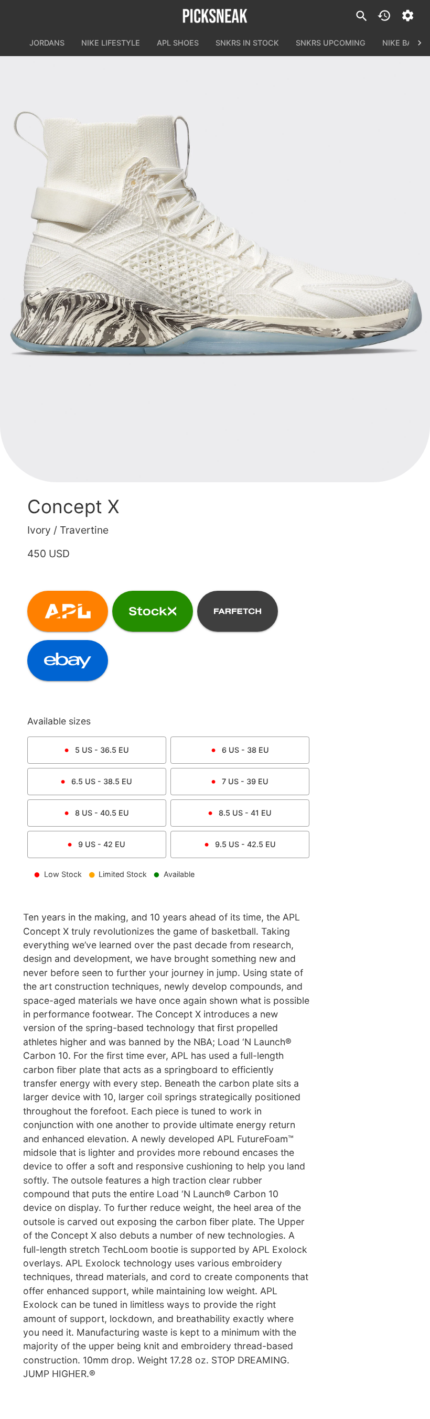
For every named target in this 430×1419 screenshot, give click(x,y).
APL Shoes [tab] (178, 42)
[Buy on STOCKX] (152, 611)
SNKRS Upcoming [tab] (331, 42)
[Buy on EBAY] (67, 660)
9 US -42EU (101, 844)
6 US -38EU (245, 749)
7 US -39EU (245, 781)
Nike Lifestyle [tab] (110, 42)
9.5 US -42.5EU (245, 844)
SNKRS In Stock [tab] (247, 42)
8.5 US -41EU (245, 812)
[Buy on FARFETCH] (237, 611)
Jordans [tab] (46, 42)
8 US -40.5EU (102, 812)
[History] (384, 15)
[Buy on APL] (67, 611)
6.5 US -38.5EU (101, 781)
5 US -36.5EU (102, 749)
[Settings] (407, 15)
